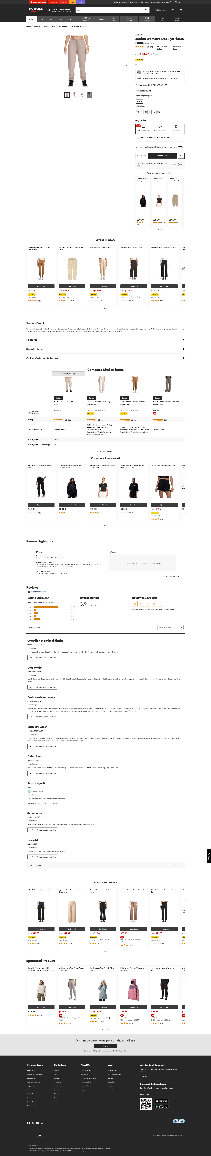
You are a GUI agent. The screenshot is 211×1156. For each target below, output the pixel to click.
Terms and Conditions (114, 1074)
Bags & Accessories (129, 19)
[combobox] (172, 627)
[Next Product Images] (126, 66)
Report (54, 803)
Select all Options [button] (162, 156)
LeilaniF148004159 (34, 760)
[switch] (31, 412)
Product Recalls (31, 1102)
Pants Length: (141, 95)
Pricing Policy (112, 1086)
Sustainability (85, 1086)
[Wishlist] (172, 10)
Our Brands (84, 1074)
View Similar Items (177, 48)
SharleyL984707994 (35, 817)
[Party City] (80, 2)
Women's (37, 26)
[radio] (144, 91)
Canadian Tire (58, 1070)
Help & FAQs (31, 1086)
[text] (143, 223)
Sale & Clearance (147, 19)
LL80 (29, 787)
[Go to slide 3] (82, 95)
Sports (70, 19)
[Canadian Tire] (53, 2)
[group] (39, 294)
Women (31, 19)
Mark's (56, 1074)
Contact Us (30, 1098)
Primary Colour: (142, 85)
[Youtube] (42, 1123)
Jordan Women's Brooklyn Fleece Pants (159, 41)
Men (41, 19)
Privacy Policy (112, 1070)
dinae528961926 (34, 701)
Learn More (144, 1094)
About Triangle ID (86, 1082)
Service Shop (31, 1078)
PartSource (57, 1082)
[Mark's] (72, 2)
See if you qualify (172, 78)
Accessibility (111, 1082)
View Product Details (162, 48)
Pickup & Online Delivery (34, 1074)
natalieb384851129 (35, 731)
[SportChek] (64, 2)
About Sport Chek (86, 1070)
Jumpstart (84, 1090)
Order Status (161, 10)
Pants (54, 26)
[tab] (143, 129)
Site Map (110, 1078)
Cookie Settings (31, 1106)
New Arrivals (162, 19)
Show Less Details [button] (104, 451)
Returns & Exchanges (33, 1082)
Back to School (177, 19)
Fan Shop (114, 19)
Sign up (144, 1076)
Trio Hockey (57, 1094)
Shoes (60, 19)
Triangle (56, 1078)
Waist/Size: (140, 106)
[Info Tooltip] (182, 147)
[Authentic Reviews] (36, 592)
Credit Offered (121, 2)
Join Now (123, 1051)
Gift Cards (30, 1094)
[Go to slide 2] (74, 95)
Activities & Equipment (86, 19)
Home (28, 26)
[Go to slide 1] (67, 95)
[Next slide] (185, 188)
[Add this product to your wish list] (181, 156)
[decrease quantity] (137, 156)
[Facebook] (28, 1123)
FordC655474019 (34, 672)
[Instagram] (37, 1123)
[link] (145, 47)
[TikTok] (33, 1123)
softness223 (32, 844)
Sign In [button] (179, 2)
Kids (50, 19)
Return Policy (112, 1090)
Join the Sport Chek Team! (88, 1078)
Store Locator (31, 1090)
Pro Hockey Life (58, 1086)
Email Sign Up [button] (134, 2)
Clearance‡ (139, 60)
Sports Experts (58, 1090)
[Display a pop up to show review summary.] (74, 301)
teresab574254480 (34, 645)
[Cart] (181, 10)
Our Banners (58, 1098)
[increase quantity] (145, 156)
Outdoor (102, 19)
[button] (146, 10)
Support (146, 2)
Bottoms (46, 26)
